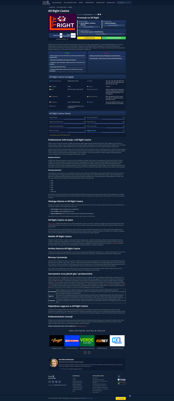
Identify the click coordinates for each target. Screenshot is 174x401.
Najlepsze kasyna (57, 2)
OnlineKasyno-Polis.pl (81, 326)
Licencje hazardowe (77, 389)
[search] (118, 2)
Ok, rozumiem (120, 398)
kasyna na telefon (114, 243)
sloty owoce (106, 284)
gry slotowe (56, 282)
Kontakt (74, 379)
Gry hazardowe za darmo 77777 (100, 385)
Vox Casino (95, 378)
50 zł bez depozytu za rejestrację (100, 387)
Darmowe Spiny (89, 2)
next (89, 352)
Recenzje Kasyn (111, 2)
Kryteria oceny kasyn (77, 381)
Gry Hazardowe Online (70, 2)
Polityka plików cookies (78, 387)
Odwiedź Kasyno (90, 38)
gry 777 (86, 284)
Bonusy (81, 2)
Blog (74, 391)
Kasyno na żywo (52, 223)
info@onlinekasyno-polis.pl (60, 385)
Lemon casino (96, 392)
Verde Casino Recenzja (87, 348)
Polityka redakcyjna (77, 384)
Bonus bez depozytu (97, 390)
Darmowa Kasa (100, 2)
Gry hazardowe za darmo (98, 379)
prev (85, 352)
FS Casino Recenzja (72, 348)
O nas (74, 378)
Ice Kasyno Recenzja (117, 348)
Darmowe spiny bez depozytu (99, 384)
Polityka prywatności (77, 386)
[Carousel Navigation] (87, 352)
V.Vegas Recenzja (57, 348)
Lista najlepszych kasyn (114, 38)
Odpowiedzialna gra (77, 382)
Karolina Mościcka (87, 14)
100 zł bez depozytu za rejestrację (100, 389)
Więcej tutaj (89, 398)
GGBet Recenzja (102, 348)
